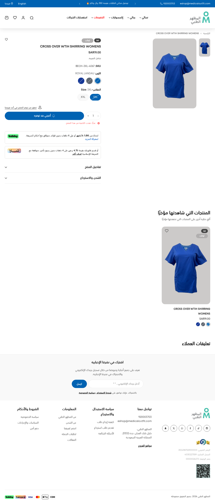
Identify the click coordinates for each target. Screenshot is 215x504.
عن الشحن (71, 423)
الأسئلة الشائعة (106, 433)
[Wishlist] (14, 17)
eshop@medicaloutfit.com (195, 4)
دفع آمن (34, 428)
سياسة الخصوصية (87, 393)
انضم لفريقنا (70, 428)
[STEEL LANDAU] (89, 81)
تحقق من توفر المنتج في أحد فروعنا (21, 108)
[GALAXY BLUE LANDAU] (81, 81)
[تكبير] (174, 73)
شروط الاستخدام (104, 393)
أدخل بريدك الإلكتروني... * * (126, 384)
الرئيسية (206, 33)
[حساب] (23, 17)
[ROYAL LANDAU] (98, 81)
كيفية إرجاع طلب (105, 422)
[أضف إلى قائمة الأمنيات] (6, 39)
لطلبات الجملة (69, 434)
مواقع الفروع (145, 446)
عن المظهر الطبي (67, 417)
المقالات (71, 440)
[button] (135, 3)
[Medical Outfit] (199, 17)
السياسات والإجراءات (28, 423)
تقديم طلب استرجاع (104, 428)
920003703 (169, 4)
